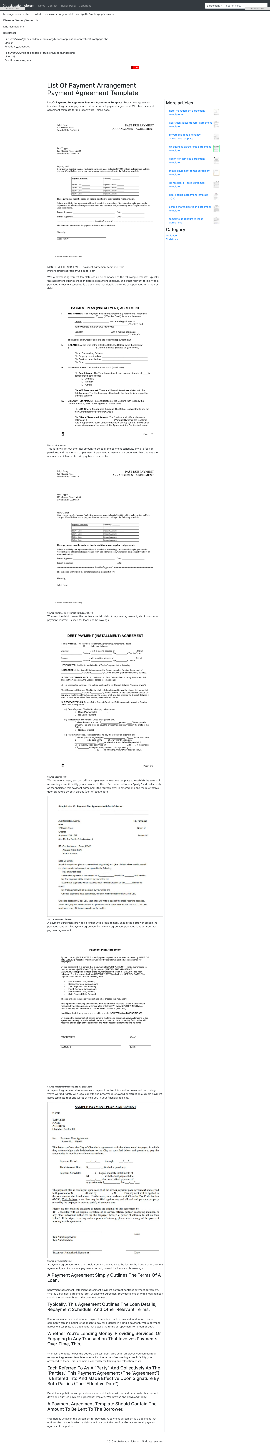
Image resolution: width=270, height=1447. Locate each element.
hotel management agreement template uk (187, 112)
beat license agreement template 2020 (188, 196)
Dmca (41, 5)
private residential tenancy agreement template (185, 136)
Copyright (85, 5)
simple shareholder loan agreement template (190, 208)
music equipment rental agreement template (189, 172)
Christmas (172, 239)
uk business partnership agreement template (190, 148)
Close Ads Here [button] (12, 8)
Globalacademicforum (18, 5)
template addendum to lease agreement (186, 220)
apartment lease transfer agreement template (190, 124)
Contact (52, 5)
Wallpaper (172, 235)
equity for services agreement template (187, 160)
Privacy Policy (68, 5)
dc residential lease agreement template (187, 184)
